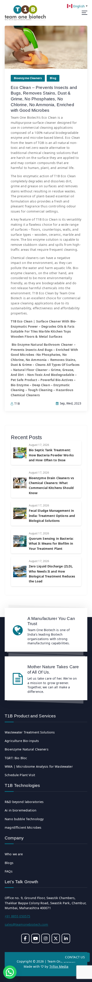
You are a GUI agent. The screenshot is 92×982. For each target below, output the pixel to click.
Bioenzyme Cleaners (28, 78)
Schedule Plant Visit (20, 775)
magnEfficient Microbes (23, 827)
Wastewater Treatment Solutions (30, 732)
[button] (10, 972)
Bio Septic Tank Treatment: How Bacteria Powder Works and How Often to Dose (51, 455)
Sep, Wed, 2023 (70, 403)
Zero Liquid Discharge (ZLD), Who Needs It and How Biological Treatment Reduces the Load (52, 573)
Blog (53, 78)
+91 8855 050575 (17, 916)
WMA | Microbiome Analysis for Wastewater (39, 766)
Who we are (14, 854)
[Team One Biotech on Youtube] (35, 938)
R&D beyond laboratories (24, 802)
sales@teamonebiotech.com (26, 924)
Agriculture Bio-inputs (22, 741)
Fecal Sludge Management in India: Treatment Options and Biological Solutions (52, 515)
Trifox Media (59, 966)
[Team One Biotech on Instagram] (45, 938)
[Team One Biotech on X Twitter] (56, 938)
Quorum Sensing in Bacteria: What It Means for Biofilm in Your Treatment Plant (51, 543)
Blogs (9, 863)
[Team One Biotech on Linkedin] (66, 938)
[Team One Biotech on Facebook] (25, 938)
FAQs (9, 871)
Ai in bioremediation (20, 810)
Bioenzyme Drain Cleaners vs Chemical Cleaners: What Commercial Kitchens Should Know (51, 485)
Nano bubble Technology (24, 819)
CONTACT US (75, 957)
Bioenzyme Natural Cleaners (26, 749)
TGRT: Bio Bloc (16, 758)
